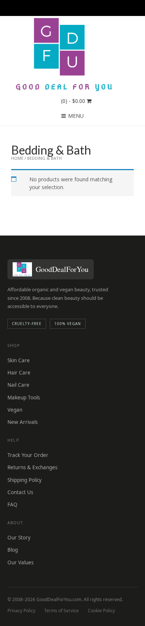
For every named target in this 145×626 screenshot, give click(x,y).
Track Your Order (27, 455)
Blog (12, 549)
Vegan (14, 409)
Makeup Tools (23, 397)
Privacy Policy (21, 610)
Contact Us (20, 492)
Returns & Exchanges (32, 467)
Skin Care (18, 360)
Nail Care (18, 385)
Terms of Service (61, 610)
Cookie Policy (101, 610)
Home (17, 158)
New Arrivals (22, 422)
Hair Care (18, 372)
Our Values (20, 562)
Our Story (18, 537)
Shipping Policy (24, 480)
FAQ (12, 504)
